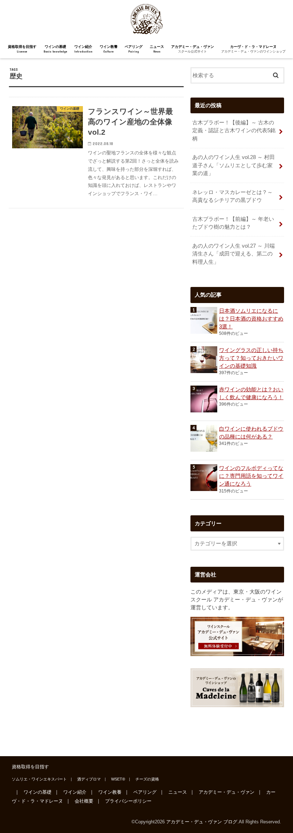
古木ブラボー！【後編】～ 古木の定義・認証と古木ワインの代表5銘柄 (233, 130)
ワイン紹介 (83, 49)
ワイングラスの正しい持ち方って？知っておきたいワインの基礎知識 (251, 358)
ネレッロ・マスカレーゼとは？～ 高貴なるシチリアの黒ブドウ (232, 196)
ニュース (157, 49)
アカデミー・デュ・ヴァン (192, 49)
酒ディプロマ (89, 779)
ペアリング (134, 49)
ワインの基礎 (55, 49)
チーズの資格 (147, 779)
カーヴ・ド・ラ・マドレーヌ (253, 49)
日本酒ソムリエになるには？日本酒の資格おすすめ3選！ (251, 318)
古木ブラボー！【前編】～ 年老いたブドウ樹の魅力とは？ (233, 223)
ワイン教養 (109, 49)
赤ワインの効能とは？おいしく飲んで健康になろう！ (251, 393)
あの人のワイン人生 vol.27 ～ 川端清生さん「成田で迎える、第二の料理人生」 (233, 253)
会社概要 (84, 801)
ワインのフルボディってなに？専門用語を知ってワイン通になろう (251, 476)
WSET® (118, 779)
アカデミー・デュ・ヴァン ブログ (201, 821)
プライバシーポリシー (128, 801)
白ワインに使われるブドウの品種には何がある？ (251, 433)
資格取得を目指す (22, 49)
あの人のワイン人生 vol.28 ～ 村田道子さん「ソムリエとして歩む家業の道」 (233, 165)
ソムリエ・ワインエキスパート (39, 779)
